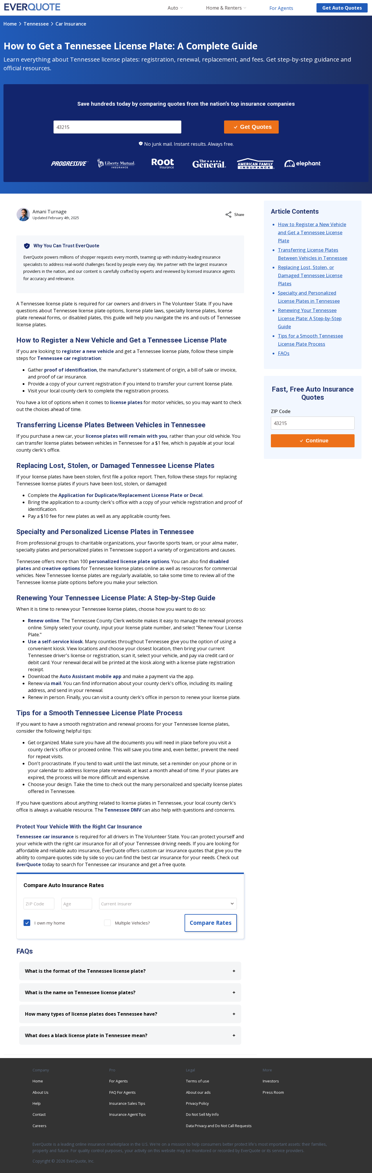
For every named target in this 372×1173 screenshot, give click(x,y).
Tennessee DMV (122, 810)
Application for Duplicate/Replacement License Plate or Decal (130, 495)
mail (56, 683)
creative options (61, 568)
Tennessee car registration (69, 358)
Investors (271, 1081)
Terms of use (197, 1081)
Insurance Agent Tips (127, 1114)
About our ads (198, 1092)
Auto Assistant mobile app (90, 676)
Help (37, 1103)
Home (10, 24)
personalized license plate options (129, 561)
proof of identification (70, 370)
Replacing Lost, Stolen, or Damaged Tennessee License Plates (310, 275)
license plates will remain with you (126, 436)
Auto (173, 8)
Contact (39, 1114)
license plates (126, 402)
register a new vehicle (88, 351)
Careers (39, 1125)
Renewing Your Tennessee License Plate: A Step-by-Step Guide (309, 318)
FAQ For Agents (122, 1092)
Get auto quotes (342, 8)
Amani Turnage (50, 211)
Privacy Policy (197, 1103)
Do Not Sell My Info (202, 1114)
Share (239, 214)
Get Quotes (256, 127)
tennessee (36, 24)
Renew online (43, 620)
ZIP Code (66, 116)
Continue (317, 441)
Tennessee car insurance (45, 836)
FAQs (283, 353)
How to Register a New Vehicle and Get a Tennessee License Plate (312, 232)
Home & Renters (224, 8)
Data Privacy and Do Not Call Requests (219, 1125)
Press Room (273, 1092)
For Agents (281, 8)
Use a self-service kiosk (55, 641)
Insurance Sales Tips (127, 1103)
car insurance (71, 24)
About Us (41, 1092)
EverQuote (28, 864)
